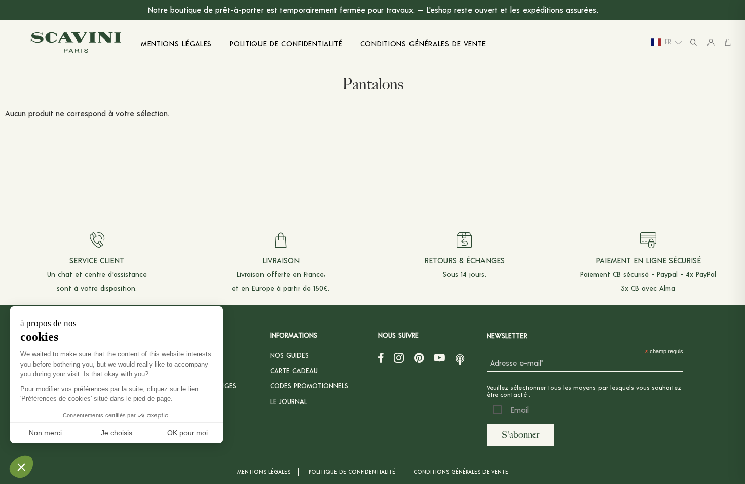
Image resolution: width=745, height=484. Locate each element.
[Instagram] (399, 358)
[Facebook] (381, 358)
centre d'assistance (116, 274)
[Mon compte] (711, 42)
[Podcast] (460, 358)
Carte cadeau (294, 370)
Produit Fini (90, 80)
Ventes (52, 80)
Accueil (22, 80)
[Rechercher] (693, 42)
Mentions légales (263, 471)
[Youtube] (439, 358)
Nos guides (289, 355)
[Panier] (727, 42)
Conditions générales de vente (461, 471)
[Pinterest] (419, 358)
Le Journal (288, 401)
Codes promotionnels (309, 385)
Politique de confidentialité (352, 471)
